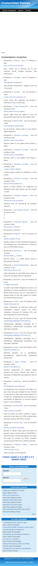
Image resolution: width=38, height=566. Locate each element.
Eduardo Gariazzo (21, 195)
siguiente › (15, 459)
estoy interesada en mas (12, 270)
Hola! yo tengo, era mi (11, 449)
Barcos (20, 10)
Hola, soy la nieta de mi (11, 495)
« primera (5, 457)
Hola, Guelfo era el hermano (13, 65)
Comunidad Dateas (15, 3)
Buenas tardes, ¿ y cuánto (13, 256)
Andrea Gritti (18, 405)
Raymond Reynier (21, 222)
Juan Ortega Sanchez (21, 210)
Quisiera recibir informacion (12, 500)
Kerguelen (17, 234)
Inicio (3, 52)
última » (23, 459)
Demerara (17, 279)
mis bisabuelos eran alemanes (14, 386)
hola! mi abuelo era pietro (12, 411)
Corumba (17, 77)
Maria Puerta (18, 121)
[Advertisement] (19, 32)
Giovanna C (18, 251)
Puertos (28, 10)
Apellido (6, 471)
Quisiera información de (12, 367)
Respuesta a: (9, 60)
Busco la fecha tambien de (13, 183)
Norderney (17, 381)
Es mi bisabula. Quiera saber (14, 126)
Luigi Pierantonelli (21, 106)
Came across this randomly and (15, 97)
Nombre (6, 477)
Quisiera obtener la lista (12, 239)
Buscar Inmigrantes (9, 10)
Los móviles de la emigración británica (16, 534)
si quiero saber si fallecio (12, 169)
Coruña (16, 301)
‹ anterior (13, 457)
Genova (17, 60)
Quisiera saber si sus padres (13, 140)
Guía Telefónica (27, 558)
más (33, 514)
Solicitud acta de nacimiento (13, 200)
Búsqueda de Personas (12, 558)
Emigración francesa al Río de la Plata (16, 544)
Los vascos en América (11, 539)
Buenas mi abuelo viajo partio (14, 427)
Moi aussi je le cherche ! (12, 227)
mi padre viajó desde (11, 284)
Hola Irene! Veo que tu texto (12, 504)
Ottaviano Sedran (21, 444)
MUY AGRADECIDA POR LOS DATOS (16, 509)
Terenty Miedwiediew (21, 265)
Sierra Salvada (20, 362)
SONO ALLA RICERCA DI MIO (13, 490)
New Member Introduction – (13, 82)
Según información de (11, 304)
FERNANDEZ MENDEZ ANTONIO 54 (17, 321)
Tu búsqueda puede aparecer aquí (15, 522)
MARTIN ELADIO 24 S (12, 350)
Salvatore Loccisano (21, 135)
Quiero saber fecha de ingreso (14, 111)
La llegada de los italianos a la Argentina (17, 548)
